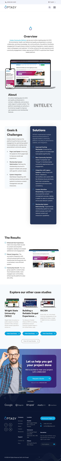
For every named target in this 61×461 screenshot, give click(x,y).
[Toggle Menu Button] (54, 7)
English (52, 2)
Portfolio (20, 423)
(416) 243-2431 (11, 2)
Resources (21, 431)
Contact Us (21, 440)
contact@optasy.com (49, 426)
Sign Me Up (54, 444)
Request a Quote (38, 378)
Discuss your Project (47, 418)
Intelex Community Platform (18, 40)
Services (20, 421)
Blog (19, 443)
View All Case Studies (29, 341)
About (19, 426)
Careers (20, 429)
